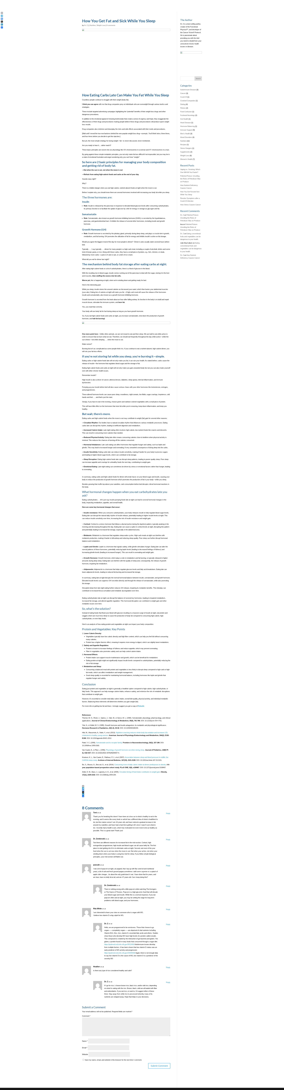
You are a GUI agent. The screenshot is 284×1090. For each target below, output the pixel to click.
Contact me (194, 53)
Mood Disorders (186, 137)
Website (85, 1054)
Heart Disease (185, 123)
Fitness (183, 108)
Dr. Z (106, 924)
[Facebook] (126, 790)
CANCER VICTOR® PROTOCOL (149, 35)
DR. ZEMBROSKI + (150, 68)
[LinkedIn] (126, 794)
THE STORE (148, 85)
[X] (126, 792)
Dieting (182, 104)
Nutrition (183, 141)
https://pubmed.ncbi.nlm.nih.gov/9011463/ (119, 944)
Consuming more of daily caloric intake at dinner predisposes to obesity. (140, 765)
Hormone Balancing (187, 126)
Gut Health (184, 119)
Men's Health (185, 134)
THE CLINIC (155, 77)
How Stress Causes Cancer (190, 205)
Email (84, 1048)
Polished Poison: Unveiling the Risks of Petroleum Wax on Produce (190, 179)
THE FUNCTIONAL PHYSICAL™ (149, 22)
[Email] (126, 786)
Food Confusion (186, 112)
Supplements (185, 152)
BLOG (145, 77)
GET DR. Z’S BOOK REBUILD (149, 49)
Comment (86, 1016)
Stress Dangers (186, 148)
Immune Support (186, 130)
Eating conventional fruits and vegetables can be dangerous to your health (190, 236)
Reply (168, 813)
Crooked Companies (187, 101)
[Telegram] (126, 788)
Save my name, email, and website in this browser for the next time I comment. (113, 1060)
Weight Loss (184, 155)
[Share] (126, 796)
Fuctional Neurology (187, 115)
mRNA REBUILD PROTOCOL (154, 60)
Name (85, 1041)
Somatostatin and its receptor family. (109, 743)
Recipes (183, 144)
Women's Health (186, 159)
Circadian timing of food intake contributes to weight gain (139, 772)
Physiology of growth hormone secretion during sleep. (125, 750)
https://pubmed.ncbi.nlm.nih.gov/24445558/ (119, 953)
